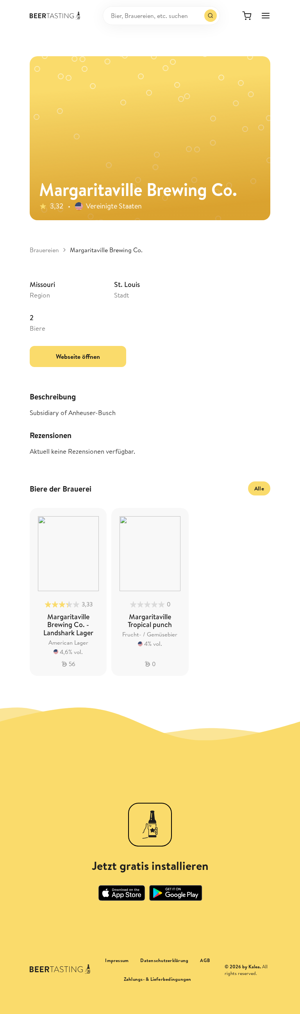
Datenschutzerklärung (164, 960)
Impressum (117, 960)
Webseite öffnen (78, 356)
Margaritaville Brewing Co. (106, 250)
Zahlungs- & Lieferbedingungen (157, 979)
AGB (205, 960)
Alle (259, 488)
